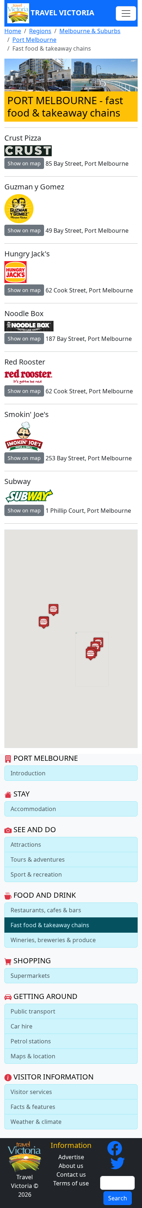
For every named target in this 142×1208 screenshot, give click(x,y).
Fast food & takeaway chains (50, 925)
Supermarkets (30, 976)
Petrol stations (31, 1041)
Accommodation (33, 809)
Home (12, 31)
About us (71, 1166)
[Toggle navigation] (126, 13)
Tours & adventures (38, 859)
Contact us (71, 1174)
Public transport (33, 1011)
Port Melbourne (34, 40)
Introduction (28, 773)
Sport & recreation (36, 874)
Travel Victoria (62, 12)
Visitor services (31, 1092)
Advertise (71, 1157)
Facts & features (33, 1107)
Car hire (21, 1026)
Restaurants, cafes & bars (46, 910)
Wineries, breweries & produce (53, 940)
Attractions (26, 845)
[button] (90, 654)
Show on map (24, 163)
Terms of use (71, 1183)
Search (117, 1198)
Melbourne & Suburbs (90, 31)
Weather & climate (36, 1122)
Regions (40, 31)
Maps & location (33, 1056)
